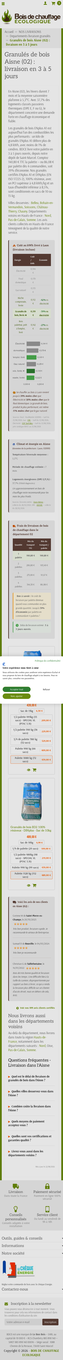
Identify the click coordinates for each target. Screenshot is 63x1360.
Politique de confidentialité (47, 660)
